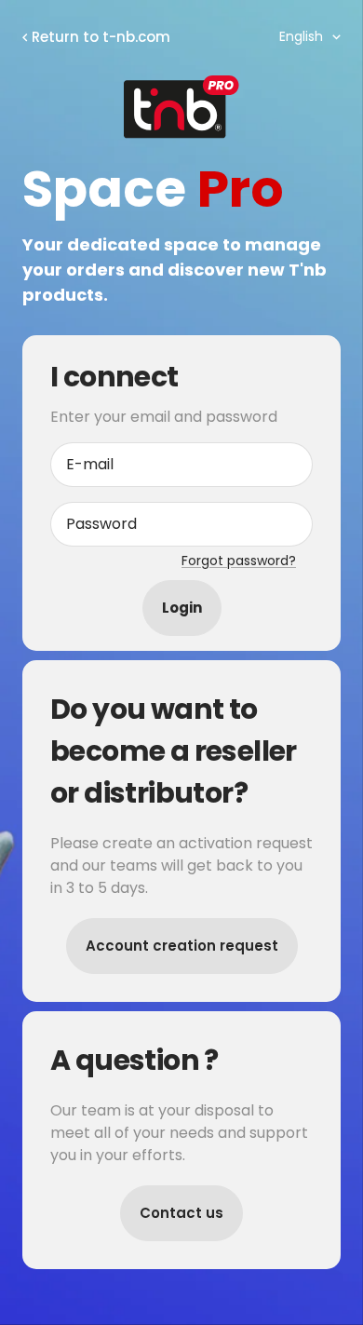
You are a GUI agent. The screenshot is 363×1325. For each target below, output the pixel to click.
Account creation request (182, 945)
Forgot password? (239, 560)
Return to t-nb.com (101, 37)
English (301, 36)
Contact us (181, 1213)
